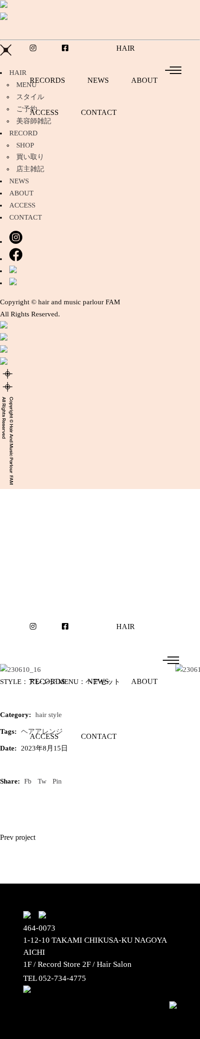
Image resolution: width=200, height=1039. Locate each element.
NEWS (19, 181)
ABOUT (21, 193)
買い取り (30, 157)
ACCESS (22, 205)
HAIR (18, 72)
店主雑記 (30, 169)
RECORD (23, 133)
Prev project (17, 837)
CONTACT (25, 217)
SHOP (25, 145)
